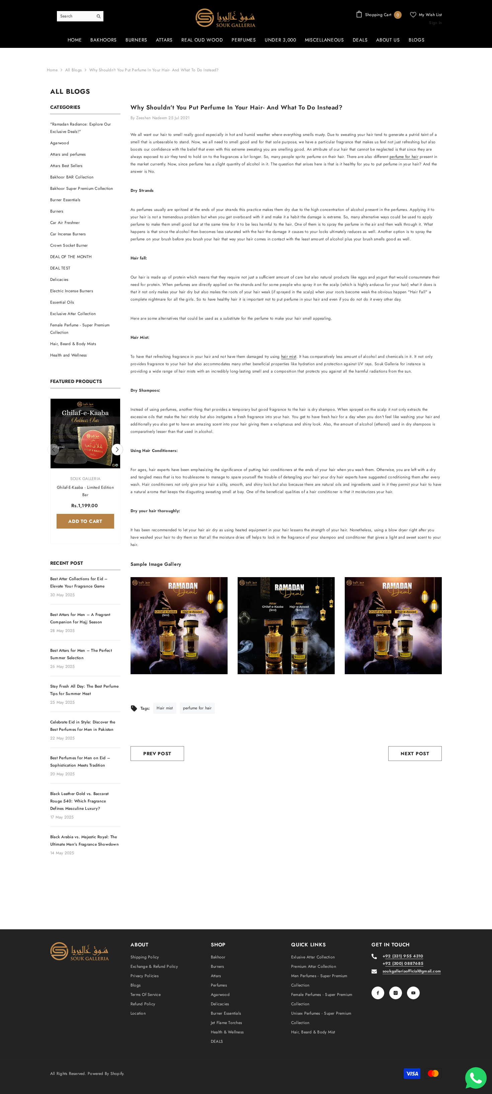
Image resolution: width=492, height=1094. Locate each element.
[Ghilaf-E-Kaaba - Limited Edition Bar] (85, 433)
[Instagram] (395, 993)
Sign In (435, 23)
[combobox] (75, 16)
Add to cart (85, 521)
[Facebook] (378, 993)
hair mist (288, 357)
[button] (117, 449)
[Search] (80, 16)
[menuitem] (85, 128)
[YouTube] (413, 993)
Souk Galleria (85, 479)
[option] (85, 472)
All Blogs (73, 70)
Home (52, 70)
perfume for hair (404, 157)
